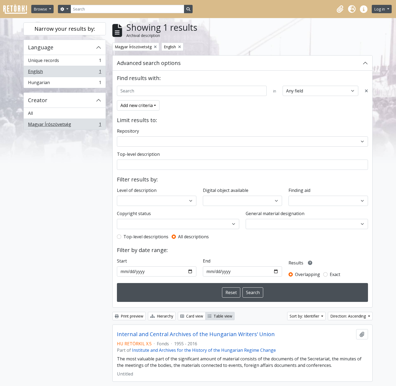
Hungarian (64, 84)
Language (40, 47)
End (206, 261)
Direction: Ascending (348, 316)
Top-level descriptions (145, 237)
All (30, 113)
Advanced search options (149, 63)
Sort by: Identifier (305, 316)
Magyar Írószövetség (64, 125)
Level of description (137, 190)
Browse (41, 9)
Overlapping (307, 274)
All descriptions (193, 237)
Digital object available (225, 190)
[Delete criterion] (366, 91)
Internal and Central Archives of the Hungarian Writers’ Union (196, 334)
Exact (335, 274)
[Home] (17, 9)
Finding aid (299, 190)
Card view (194, 316)
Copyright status (134, 213)
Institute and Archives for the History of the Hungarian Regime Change (204, 350)
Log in (380, 9)
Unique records (64, 61)
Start (122, 261)
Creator (37, 100)
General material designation (275, 213)
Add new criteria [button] (136, 105)
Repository (128, 131)
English (64, 72)
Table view (222, 316)
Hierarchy (164, 316)
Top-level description (138, 154)
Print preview (131, 316)
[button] (340, 9)
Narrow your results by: (64, 28)
